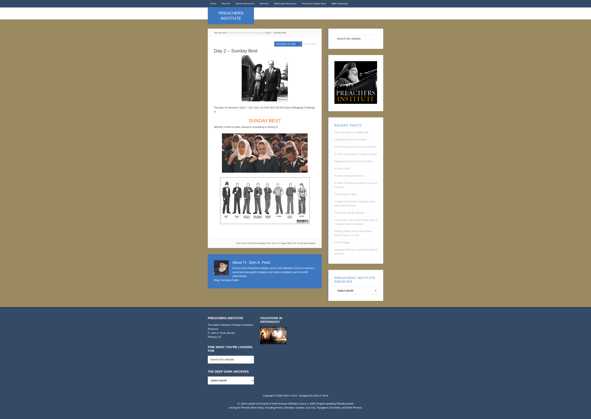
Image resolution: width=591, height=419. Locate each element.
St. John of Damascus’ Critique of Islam (355, 154)
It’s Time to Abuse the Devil (349, 176)
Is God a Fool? (342, 168)
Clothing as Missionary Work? (350, 139)
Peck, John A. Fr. (273, 243)
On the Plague (342, 242)
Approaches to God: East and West (353, 161)
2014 (294, 243)
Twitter (235, 280)
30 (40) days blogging (256, 243)
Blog (216, 280)
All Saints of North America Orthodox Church (282, 403)
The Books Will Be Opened (349, 213)
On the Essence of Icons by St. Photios (355, 147)
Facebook (225, 280)
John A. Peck (321, 395)
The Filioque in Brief (345, 194)
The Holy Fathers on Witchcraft (351, 132)
